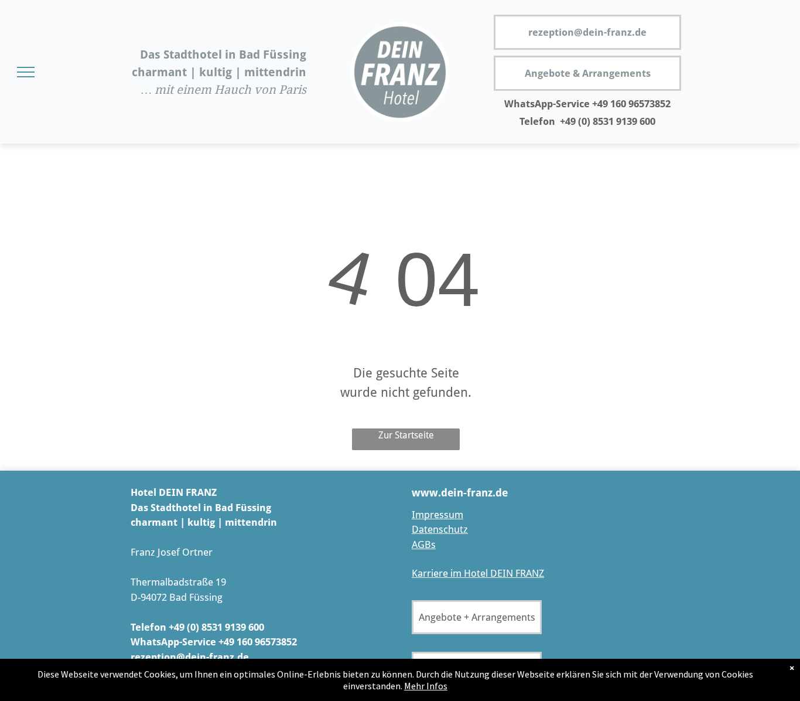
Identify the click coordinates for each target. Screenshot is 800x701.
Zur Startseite (406, 435)
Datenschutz (440, 529)
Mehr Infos (425, 686)
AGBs (424, 544)
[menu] (26, 72)
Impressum (437, 514)
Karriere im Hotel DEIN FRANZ (478, 573)
